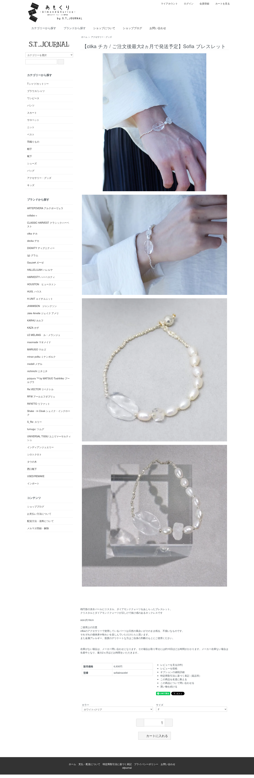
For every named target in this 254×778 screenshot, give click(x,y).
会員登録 (204, 3)
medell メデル (34, 364)
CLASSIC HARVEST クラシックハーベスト (48, 224)
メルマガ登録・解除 (38, 528)
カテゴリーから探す (43, 28)
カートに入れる (157, 735)
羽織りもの (33, 141)
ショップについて (104, 28)
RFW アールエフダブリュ (41, 396)
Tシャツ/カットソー (38, 83)
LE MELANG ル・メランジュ (43, 335)
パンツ (30, 105)
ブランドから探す (75, 28)
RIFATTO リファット (38, 403)
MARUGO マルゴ (36, 349)
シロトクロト (34, 454)
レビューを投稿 (168, 668)
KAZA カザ (33, 327)
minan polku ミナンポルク (41, 356)
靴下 (29, 156)
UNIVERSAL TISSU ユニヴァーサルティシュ (49, 438)
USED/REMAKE (35, 476)
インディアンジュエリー (40, 447)
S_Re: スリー (34, 421)
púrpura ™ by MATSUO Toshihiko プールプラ (48, 380)
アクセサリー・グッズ (101, 36)
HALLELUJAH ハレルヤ (40, 269)
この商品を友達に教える (173, 679)
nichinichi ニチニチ (37, 371)
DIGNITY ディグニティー (41, 248)
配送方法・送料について (40, 521)
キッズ (30, 185)
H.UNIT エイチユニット (40, 298)
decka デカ (33, 240)
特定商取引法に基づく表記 (117, 764)
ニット (30, 127)
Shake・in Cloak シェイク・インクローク (48, 412)
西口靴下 (32, 469)
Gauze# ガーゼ (35, 262)
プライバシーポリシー (146, 764)
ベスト (30, 134)
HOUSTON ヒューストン (41, 284)
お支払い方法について (39, 513)
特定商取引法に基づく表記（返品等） (180, 675)
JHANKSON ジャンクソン (42, 306)
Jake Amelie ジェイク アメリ (43, 313)
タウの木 (32, 461)
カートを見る (222, 3)
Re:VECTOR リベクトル (40, 389)
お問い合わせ (157, 28)
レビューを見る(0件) (171, 664)
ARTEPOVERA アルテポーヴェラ (45, 208)
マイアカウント (169, 3)
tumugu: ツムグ (35, 429)
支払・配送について (89, 764)
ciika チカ (32, 233)
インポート (33, 483)
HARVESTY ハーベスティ (41, 277)
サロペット (33, 120)
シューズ (32, 163)
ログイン (189, 3)
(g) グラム (32, 255)
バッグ (30, 170)
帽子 (29, 149)
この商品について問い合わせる (177, 683)
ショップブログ (132, 28)
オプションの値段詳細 (172, 672)
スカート (32, 112)
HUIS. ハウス (34, 291)
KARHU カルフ (35, 320)
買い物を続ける (168, 686)
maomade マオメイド (39, 342)
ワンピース (33, 98)
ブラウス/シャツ (36, 91)
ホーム (84, 36)
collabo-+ (32, 215)
